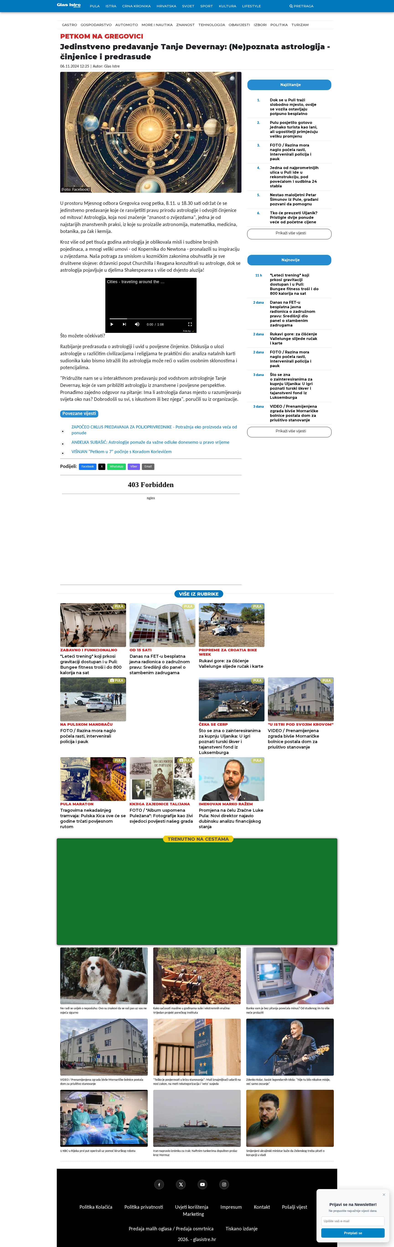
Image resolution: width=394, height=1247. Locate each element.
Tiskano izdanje (242, 1229)
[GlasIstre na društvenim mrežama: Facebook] (164, 1184)
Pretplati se (353, 1233)
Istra (111, 6)
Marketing (193, 1214)
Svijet (188, 6)
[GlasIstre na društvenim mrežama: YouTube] (208, 1184)
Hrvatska (166, 6)
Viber (133, 466)
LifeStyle (251, 6)
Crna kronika (136, 6)
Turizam (300, 25)
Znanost (185, 25)
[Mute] (137, 324)
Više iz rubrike (199, 594)
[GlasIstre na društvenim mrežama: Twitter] (186, 1184)
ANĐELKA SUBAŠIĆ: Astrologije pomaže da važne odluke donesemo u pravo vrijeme (150, 442)
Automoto (126, 25)
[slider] (151, 318)
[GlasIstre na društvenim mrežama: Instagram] (229, 1184)
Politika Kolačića (97, 1207)
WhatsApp (116, 466)
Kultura (227, 6)
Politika (279, 25)
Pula (95, 6)
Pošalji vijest (294, 1207)
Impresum (231, 1207)
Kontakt (262, 1207)
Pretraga (304, 6)
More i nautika (157, 25)
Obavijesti (239, 25)
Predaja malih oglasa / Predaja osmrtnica (172, 1229)
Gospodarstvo (96, 25)
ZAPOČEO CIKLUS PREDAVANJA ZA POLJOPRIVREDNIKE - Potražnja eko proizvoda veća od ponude (154, 430)
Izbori (260, 25)
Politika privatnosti (143, 1207)
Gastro (69, 25)
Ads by (187, 331)
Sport (206, 6)
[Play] (111, 324)
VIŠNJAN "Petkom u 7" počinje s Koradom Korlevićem (122, 452)
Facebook (88, 466)
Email (148, 466)
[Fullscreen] (190, 324)
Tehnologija (211, 25)
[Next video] (124, 324)
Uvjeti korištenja (192, 1207)
